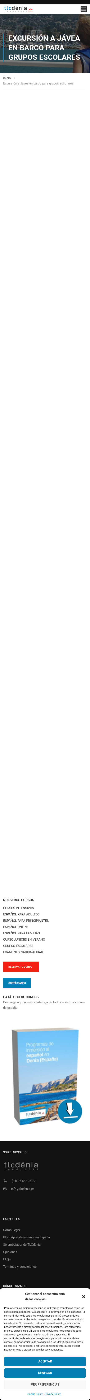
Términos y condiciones (20, 1267)
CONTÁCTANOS (17, 983)
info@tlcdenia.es (23, 1189)
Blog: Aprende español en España (26, 1237)
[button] (84, 1297)
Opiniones (10, 1252)
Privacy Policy (53, 1394)
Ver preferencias (45, 1384)
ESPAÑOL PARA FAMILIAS (21, 933)
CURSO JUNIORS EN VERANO (24, 939)
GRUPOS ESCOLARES (18, 946)
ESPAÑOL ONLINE (16, 927)
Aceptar (45, 1361)
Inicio (7, 78)
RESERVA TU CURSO (20, 966)
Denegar (45, 1373)
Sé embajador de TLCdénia (22, 1245)
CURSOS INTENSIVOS (18, 908)
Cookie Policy (35, 1394)
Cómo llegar (11, 1230)
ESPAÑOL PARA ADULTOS (21, 914)
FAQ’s (7, 1259)
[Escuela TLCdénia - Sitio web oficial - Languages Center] (18, 9)
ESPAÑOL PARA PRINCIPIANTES (26, 921)
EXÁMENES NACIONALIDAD (23, 952)
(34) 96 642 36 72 (23, 1181)
